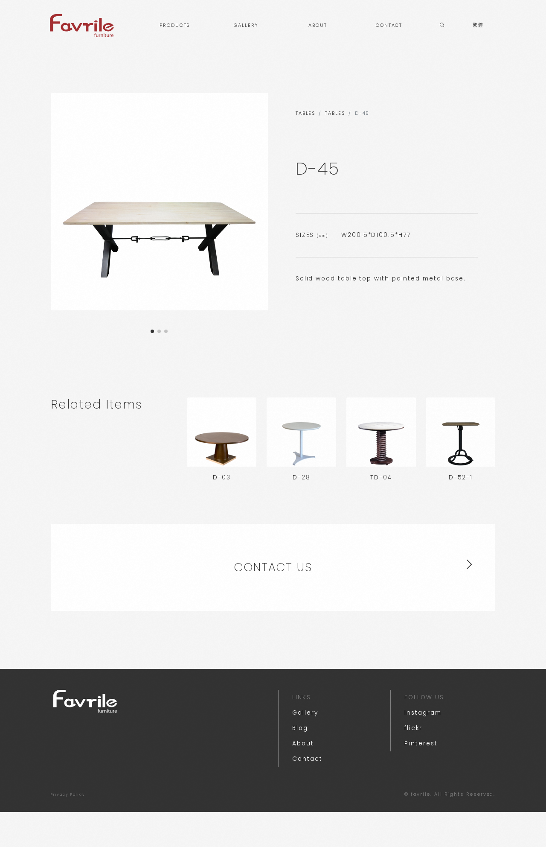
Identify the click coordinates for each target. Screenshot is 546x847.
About (303, 743)
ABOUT (317, 25)
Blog (300, 728)
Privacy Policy (68, 794)
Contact (307, 759)
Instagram (422, 713)
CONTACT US (273, 567)
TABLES (306, 113)
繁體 (478, 25)
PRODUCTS (175, 25)
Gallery (305, 713)
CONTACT (389, 25)
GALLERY (246, 25)
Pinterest (420, 743)
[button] (152, 331)
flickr (413, 728)
